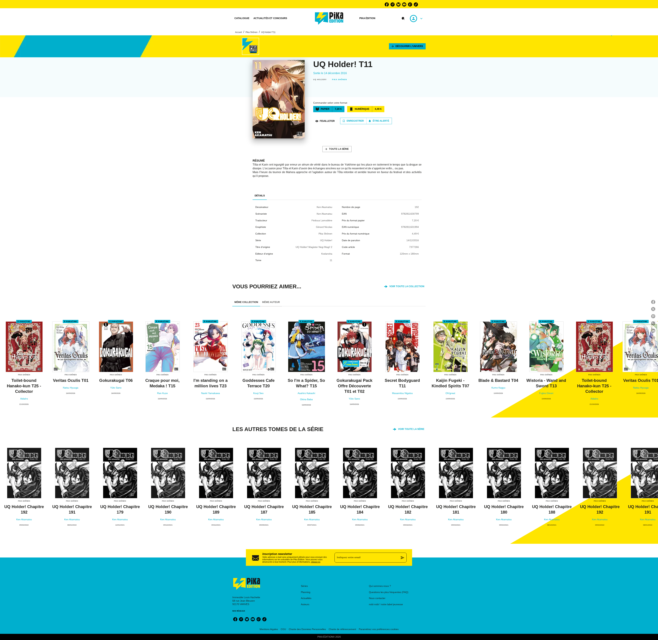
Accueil (238, 32)
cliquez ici (315, 562)
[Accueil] (329, 18)
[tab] (241, 18)
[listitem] (387, 4)
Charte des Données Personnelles (307, 629)
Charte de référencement (342, 629)
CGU (283, 629)
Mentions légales (269, 629)
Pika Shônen (252, 32)
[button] (407, 46)
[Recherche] (403, 18)
